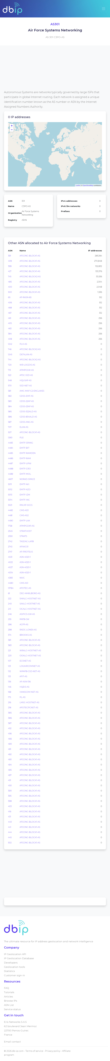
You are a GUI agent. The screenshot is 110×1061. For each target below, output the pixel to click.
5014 (10, 500)
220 (10, 655)
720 (10, 365)
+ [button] (12, 125)
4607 (10, 479)
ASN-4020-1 (25, 557)
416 (9, 811)
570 (10, 385)
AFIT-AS (23, 676)
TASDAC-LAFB (27, 541)
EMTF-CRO (25, 469)
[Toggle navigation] (103, 8)
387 (10, 723)
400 (10, 287)
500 (10, 292)
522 (9, 375)
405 (10, 323)
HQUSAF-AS (26, 380)
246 (10, 614)
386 (10, 718)
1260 (10, 437)
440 (10, 822)
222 (9, 598)
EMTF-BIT (24, 448)
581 (9, 391)
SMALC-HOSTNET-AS (30, 598)
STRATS (23, 536)
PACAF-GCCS (26, 505)
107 (9, 661)
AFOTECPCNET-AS (29, 707)
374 (9, 635)
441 (9, 827)
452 (9, 728)
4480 (10, 583)
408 (10, 339)
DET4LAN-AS (26, 354)
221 (9, 650)
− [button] (12, 129)
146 (9, 687)
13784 (10, 588)
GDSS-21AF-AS (26, 396)
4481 (10, 515)
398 (10, 801)
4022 (10, 562)
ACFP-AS (24, 624)
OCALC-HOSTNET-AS (30, 609)
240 (10, 603)
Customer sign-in (14, 975)
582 (10, 396)
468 (10, 307)
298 (10, 630)
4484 (10, 448)
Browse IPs (10, 1000)
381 (9, 640)
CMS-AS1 (24, 583)
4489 (10, 474)
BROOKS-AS (26, 635)
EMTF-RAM (25, 458)
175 (9, 697)
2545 (10, 531)
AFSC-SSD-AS (26, 375)
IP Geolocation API (15, 954)
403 (10, 806)
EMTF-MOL (25, 474)
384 (10, 334)
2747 (10, 552)
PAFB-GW (24, 619)
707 (10, 427)
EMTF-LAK (25, 520)
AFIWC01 (24, 546)
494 (10, 765)
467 (10, 313)
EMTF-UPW (25, 463)
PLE (22, 437)
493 (10, 759)
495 (10, 770)
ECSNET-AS (25, 661)
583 (10, 401)
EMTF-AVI (24, 484)
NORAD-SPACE (27, 479)
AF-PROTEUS (26, 552)
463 (10, 328)
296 (10, 624)
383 (10, 645)
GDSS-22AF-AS (27, 401)
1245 (10, 354)
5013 (10, 495)
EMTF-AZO (25, 489)
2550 (10, 536)
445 (10, 837)
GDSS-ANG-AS (27, 422)
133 (9, 676)
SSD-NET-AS (26, 385)
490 (10, 744)
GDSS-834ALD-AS (28, 417)
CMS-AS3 (24, 510)
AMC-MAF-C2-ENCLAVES (32, 391)
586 (10, 417)
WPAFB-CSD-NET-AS (30, 671)
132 (9, 671)
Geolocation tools (14, 966)
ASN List (9, 1005)
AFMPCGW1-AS (27, 526)
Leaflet (78, 185)
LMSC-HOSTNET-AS (29, 702)
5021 (10, 505)
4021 (10, 557)
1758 (10, 526)
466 (10, 739)
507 (10, 432)
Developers (11, 962)
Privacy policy (52, 1051)
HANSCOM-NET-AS (29, 692)
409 (10, 261)
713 (9, 370)
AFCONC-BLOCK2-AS (30, 276)
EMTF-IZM (25, 495)
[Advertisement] (55, 71)
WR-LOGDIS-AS (27, 365)
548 (10, 380)
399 (10, 266)
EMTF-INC (25, 500)
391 (9, 256)
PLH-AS (23, 344)
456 (10, 733)
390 (10, 791)
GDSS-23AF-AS (27, 406)
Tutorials (9, 992)
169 (9, 692)
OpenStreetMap (88, 185)
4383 (10, 578)
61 (9, 593)
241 (9, 609)
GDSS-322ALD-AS (28, 411)
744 (9, 359)
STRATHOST (26, 531)
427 (9, 271)
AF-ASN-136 (25, 681)
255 (9, 619)
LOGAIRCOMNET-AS (30, 666)
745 (9, 276)
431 (9, 816)
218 (9, 707)
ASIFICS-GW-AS (27, 614)
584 (10, 406)
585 (10, 411)
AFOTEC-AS (25, 588)
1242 (10, 344)
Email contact (12, 1041)
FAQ (6, 988)
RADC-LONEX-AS (28, 630)
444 (10, 832)
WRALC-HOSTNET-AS (30, 650)
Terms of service (34, 1051)
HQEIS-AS (24, 687)
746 (9, 349)
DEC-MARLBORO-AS (30, 593)
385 (10, 713)
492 (10, 754)
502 (10, 842)
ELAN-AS (24, 427)
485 (10, 282)
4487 (10, 463)
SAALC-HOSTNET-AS (30, 603)
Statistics (9, 971)
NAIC (22, 578)
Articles (8, 996)
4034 (10, 572)
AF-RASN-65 (25, 297)
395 (9, 796)
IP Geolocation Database (19, 958)
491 (9, 749)
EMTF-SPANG (26, 443)
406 (10, 302)
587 (10, 422)
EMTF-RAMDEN (28, 453)
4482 (10, 510)
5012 (10, 489)
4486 (10, 458)
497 (10, 775)
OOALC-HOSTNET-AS (30, 655)
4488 (10, 469)
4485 (10, 453)
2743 (10, 546)
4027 (10, 567)
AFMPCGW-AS (27, 370)
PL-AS (22, 697)
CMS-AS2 (24, 515)
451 (9, 780)
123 (9, 666)
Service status (12, 1009)
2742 (10, 541)
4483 (10, 443)
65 (9, 297)
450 (10, 785)
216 (9, 702)
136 (9, 681)
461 (9, 318)
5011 (10, 484)
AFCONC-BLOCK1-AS (30, 256)
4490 (10, 520)
